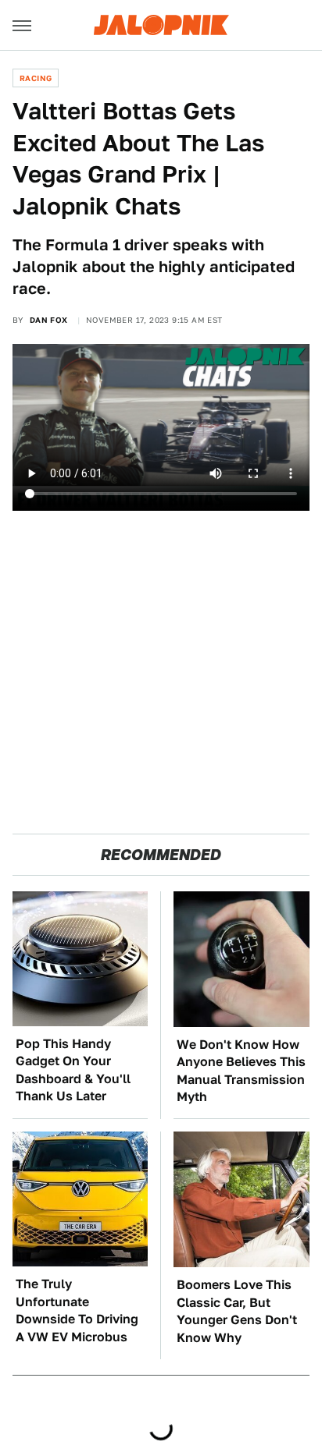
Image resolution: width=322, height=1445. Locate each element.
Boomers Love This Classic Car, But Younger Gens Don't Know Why (237, 1310)
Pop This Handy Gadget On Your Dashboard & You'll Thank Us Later (73, 1069)
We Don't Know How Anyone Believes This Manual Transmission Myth (241, 1070)
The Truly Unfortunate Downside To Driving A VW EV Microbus (77, 1310)
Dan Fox (49, 319)
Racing (36, 78)
